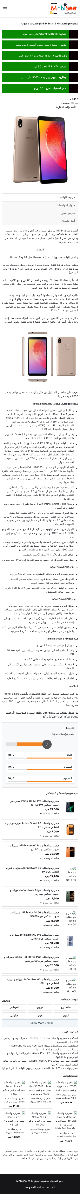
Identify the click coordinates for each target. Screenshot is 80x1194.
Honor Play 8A (18, 257)
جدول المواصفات (66, 205)
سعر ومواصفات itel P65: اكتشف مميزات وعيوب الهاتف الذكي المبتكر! (40, 1068)
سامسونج (66, 1007)
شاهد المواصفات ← (49, 813)
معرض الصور (68, 212)
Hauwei (37, 257)
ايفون (66, 1015)
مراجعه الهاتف (67, 197)
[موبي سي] (63, 8)
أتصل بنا (50, 1187)
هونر (40, 1015)
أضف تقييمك (68, 220)
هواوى (40, 1007)
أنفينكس (51, 793)
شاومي (14, 1015)
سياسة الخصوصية (34, 1187)
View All (6, 1001)
